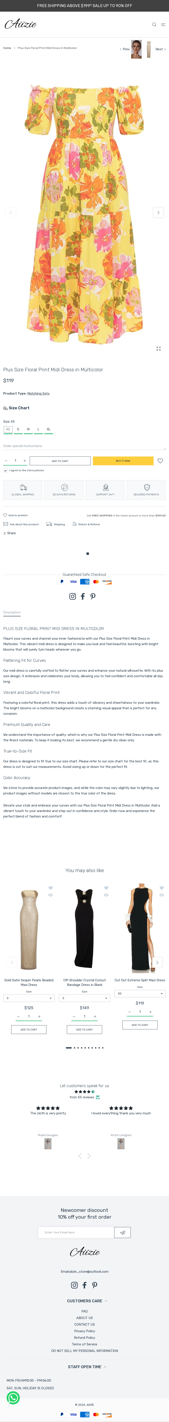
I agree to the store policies (26, 470)
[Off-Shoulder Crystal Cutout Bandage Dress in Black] (84, 929)
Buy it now (123, 460)
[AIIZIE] (20, 24)
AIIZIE (90, 1404)
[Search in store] (154, 24)
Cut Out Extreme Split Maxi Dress (140, 980)
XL (48, 429)
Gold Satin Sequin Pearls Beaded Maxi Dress (28, 982)
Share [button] (11, 533)
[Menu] (163, 24)
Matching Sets (38, 393)
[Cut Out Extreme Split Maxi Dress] (140, 929)
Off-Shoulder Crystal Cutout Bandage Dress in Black (84, 982)
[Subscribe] (122, 1232)
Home (7, 48)
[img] (84, 1092)
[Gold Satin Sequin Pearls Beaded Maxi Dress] (29, 929)
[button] (158, 213)
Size (28, 991)
